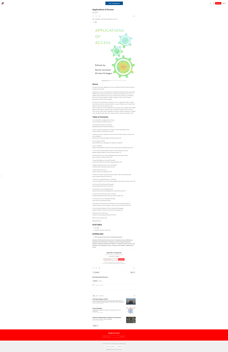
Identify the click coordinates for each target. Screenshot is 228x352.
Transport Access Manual (118, 245)
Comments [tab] (95, 280)
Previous (97, 272)
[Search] (211, 3)
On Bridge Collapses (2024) (100, 299)
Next (132, 272)
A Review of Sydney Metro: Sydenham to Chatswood (106, 317)
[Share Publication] (213, 3)
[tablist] (97, 281)
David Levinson (95, 12)
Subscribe (218, 3)
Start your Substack (111, 346)
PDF (96, 22)
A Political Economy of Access (124, 243)
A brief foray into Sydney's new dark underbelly (102, 319)
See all (94, 325)
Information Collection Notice (113, 263)
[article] (114, 302)
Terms (117, 343)
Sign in (224, 3)
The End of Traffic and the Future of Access (103, 240)
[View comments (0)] (96, 16)
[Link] (91, 84)
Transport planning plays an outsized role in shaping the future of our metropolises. (106, 310)
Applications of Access (105, 80)
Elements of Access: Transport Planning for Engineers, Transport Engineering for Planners (111, 242)
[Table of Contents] (1, 176)
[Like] (93, 16)
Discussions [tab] (101, 295)
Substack (108, 349)
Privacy (113, 343)
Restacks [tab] (100, 280)
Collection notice (122, 343)
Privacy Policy (123, 263)
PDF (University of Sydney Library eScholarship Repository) (108, 237)
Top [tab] (93, 295)
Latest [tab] (97, 295)
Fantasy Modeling (97, 308)
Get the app (119, 346)
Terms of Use (119, 262)
